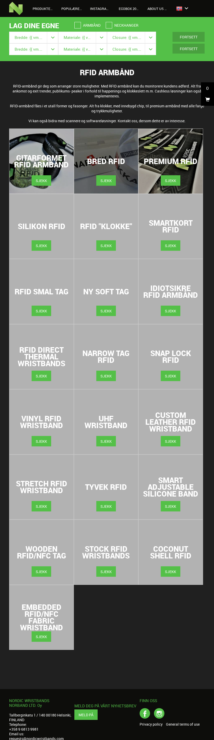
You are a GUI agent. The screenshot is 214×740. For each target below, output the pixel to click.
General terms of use (183, 724)
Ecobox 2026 (129, 8)
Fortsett (189, 36)
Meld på (86, 714)
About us (155, 8)
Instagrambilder (102, 8)
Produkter (43, 8)
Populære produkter (73, 8)
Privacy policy (151, 724)
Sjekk (41, 180)
